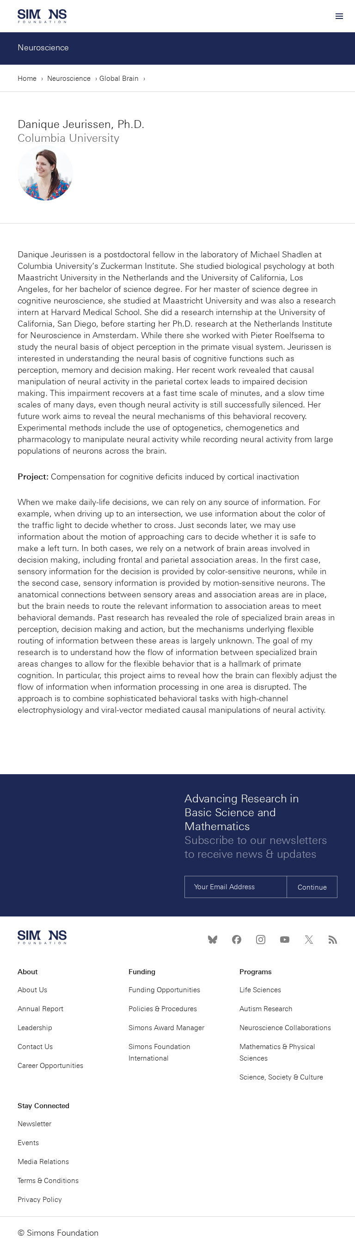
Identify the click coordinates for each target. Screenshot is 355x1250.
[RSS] (332, 939)
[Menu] (339, 16)
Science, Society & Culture (281, 1077)
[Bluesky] (212, 939)
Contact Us (35, 1047)
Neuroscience (43, 47)
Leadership (35, 1028)
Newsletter (34, 1124)
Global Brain (119, 78)
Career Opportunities (50, 1066)
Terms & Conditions (48, 1181)
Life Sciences (260, 990)
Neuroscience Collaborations (285, 1028)
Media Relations (43, 1162)
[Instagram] (260, 939)
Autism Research (266, 1009)
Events (28, 1143)
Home (27, 78)
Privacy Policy (40, 1199)
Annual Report (40, 1009)
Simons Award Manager (166, 1028)
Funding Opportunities (164, 990)
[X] (308, 939)
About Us (32, 990)
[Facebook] (236, 939)
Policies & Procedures (163, 1009)
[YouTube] (284, 939)
